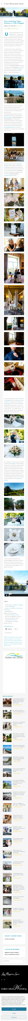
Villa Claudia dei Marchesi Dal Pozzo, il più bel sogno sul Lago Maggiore (18, 758)
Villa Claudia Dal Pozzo (12, 954)
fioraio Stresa (10, 640)
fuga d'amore (17, 640)
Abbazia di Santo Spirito (12, 952)
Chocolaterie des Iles (8, 175)
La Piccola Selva (9, 939)
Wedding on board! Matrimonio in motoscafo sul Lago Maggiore (19, 828)
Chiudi (14, 1013)
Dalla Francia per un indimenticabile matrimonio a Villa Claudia (19, 851)
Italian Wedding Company (13, 637)
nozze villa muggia (12, 643)
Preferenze (14, 1017)
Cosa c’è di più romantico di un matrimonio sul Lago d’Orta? (19, 770)
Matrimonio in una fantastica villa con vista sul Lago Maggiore (19, 723)
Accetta (14, 1009)
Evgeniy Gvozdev (13, 619)
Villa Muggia (19, 68)
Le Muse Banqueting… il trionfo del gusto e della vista (18, 875)
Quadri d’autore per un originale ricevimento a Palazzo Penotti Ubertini (18, 816)
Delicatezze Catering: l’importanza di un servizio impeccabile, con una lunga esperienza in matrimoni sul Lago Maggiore (18, 888)
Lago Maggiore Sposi (14, 28)
